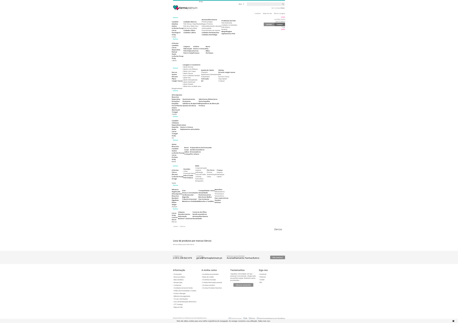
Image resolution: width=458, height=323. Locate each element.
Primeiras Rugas (207, 22)
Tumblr (262, 280)
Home (176, 226)
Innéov (174, 26)
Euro (240, 4)
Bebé (197, 166)
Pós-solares (194, 154)
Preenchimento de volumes (211, 30)
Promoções (178, 274)
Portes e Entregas (180, 293)
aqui (268, 321)
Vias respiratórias (221, 198)
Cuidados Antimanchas (210, 33)
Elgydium (175, 200)
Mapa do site (267, 13)
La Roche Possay (178, 153)
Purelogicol (176, 33)
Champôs (204, 72)
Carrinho (269, 24)
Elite (219, 74)
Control (174, 217)
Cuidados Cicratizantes (229, 25)
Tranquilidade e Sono (206, 191)
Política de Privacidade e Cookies (185, 291)
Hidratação (187, 49)
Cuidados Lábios (189, 33)
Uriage (174, 179)
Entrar (283, 8)
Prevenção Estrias (189, 173)
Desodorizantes (184, 214)
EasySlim (175, 103)
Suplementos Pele (228, 34)
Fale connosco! (278, 257)
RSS (261, 282)
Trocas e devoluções (181, 299)
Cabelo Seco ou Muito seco (192, 86)
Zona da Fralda (200, 174)
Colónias (198, 177)
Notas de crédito (208, 277)
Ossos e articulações (190, 193)
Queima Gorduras (189, 106)
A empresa (177, 285)
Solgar (174, 205)
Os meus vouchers (208, 285)
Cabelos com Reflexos (190, 69)
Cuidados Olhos (189, 30)
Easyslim (175, 127)
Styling (221, 70)
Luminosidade (206, 28)
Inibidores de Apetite (191, 103)
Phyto (174, 79)
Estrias (195, 51)
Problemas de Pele (228, 21)
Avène (174, 144)
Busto (208, 47)
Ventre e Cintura (199, 49)
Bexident (175, 198)
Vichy (174, 35)
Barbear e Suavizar (185, 219)
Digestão (185, 197)
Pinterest (263, 277)
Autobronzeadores (197, 150)
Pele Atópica (225, 27)
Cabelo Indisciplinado (190, 80)
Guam (174, 54)
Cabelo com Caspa (189, 71)
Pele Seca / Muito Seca (190, 26)
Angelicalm (176, 192)
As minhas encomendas (210, 274)
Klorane (175, 77)
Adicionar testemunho (243, 285)
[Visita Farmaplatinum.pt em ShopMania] (271, 318)
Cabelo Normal (188, 67)
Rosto (186, 148)
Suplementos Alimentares (209, 74)
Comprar (280, 24)
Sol (202, 81)
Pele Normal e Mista (190, 28)
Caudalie (175, 22)
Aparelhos (218, 189)
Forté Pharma (177, 106)
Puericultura (199, 179)
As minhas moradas (209, 280)
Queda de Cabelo (207, 70)
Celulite (196, 47)
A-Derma (175, 43)
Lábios (186, 152)
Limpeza (186, 47)
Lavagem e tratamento (191, 65)
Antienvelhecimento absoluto (211, 26)
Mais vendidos (179, 280)
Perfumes (209, 53)
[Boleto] (252, 318)
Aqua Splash (222, 79)
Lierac (174, 30)
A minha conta (209, 270)
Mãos (208, 51)
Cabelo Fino (187, 78)
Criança (187, 154)
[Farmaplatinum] (185, 11)
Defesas (218, 202)
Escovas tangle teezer (226, 72)
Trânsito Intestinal (189, 199)
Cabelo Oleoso (188, 73)
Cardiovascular (188, 195)
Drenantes (187, 101)
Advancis (175, 189)
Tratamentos (205, 77)
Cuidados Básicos (190, 22)
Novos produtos (179, 277)
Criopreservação (201, 168)
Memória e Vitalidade (190, 201)
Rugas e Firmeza (207, 24)
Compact (221, 81)
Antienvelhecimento (209, 20)
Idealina (175, 24)
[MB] (245, 318)
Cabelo (219, 177)
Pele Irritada (188, 53)
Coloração (205, 79)
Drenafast (176, 101)
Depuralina (176, 50)
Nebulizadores (220, 192)
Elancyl (174, 52)
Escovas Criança (223, 77)
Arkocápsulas (177, 95)
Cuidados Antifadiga (209, 35)
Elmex (174, 202)
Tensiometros (219, 196)
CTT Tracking (178, 304)
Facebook (263, 274)
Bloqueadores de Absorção (209, 103)
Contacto (258, 13)
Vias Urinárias (203, 199)
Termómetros (219, 194)
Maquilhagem (226, 31)
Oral (183, 191)
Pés (207, 49)
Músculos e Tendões (206, 201)
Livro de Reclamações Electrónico (185, 302)
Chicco (174, 172)
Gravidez (186, 169)
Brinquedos (199, 181)
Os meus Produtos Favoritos (212, 288)
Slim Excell (176, 110)
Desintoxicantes (189, 99)
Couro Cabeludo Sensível (191, 76)
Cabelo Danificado (189, 82)
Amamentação (212, 174)
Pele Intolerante (226, 23)
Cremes (183, 125)
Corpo (186, 150)
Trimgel (175, 112)
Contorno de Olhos (200, 212)
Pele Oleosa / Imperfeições (192, 24)
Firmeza (196, 53)
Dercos (174, 72)
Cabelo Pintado (188, 84)
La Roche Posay (177, 28)
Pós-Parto (210, 170)
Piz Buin (175, 157)
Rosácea (224, 29)
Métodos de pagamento (182, 296)
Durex (174, 220)
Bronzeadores (195, 152)
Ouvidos (218, 200)
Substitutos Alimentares (208, 99)
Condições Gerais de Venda (183, 288)
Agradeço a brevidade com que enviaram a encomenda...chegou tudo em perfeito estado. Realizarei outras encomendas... (243, 277)
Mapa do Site (178, 307)
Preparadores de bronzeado (201, 148)
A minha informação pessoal (212, 282)
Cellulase (175, 123)
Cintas (185, 171)
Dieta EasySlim (204, 101)
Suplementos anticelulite (190, 129)
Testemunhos (237, 270)
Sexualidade (203, 193)
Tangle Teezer (177, 81)
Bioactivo (175, 97)
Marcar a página (279, 13)
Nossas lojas (178, 282)
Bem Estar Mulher (205, 197)
